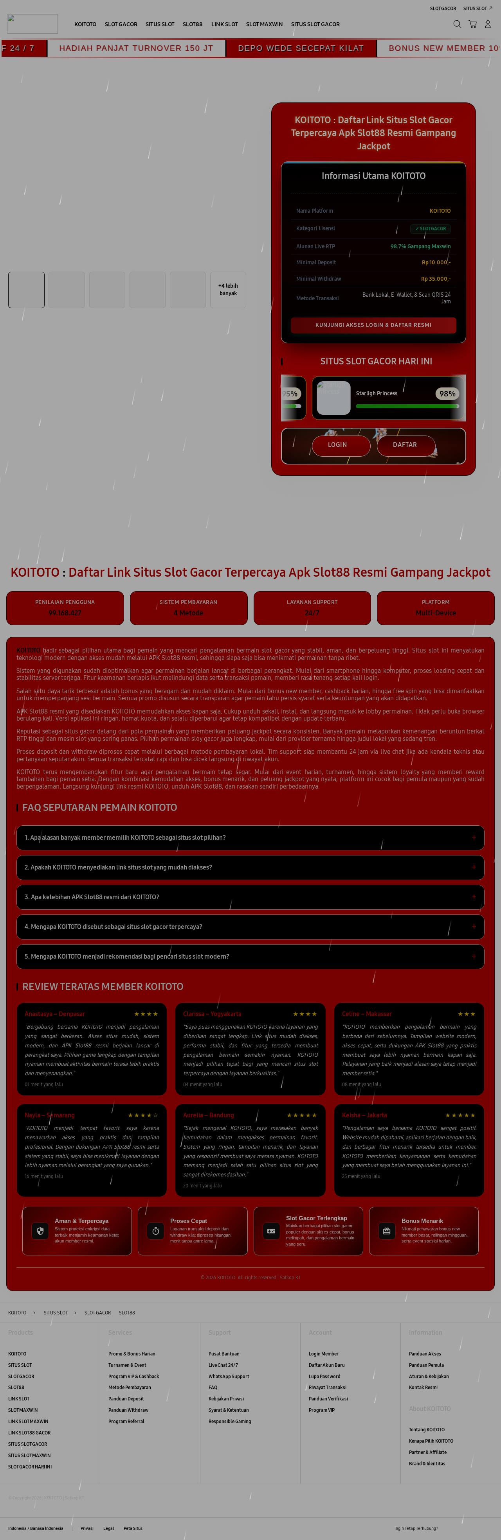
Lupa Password (325, 1376)
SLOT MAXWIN (23, 1410)
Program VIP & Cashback (133, 1376)
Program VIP (322, 1410)
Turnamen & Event (127, 1365)
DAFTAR (405, 444)
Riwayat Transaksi (327, 1387)
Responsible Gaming (230, 1421)
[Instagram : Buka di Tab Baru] (475, 1529)
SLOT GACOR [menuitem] (443, 8)
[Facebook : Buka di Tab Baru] (447, 1529)
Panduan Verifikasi (328, 1399)
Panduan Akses (425, 1354)
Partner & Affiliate (428, 1452)
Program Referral (126, 1421)
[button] (472, 24)
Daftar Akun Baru (327, 1365)
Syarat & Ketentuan (229, 1410)
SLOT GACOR (21, 1376)
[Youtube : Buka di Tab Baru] (488, 1529)
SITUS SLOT (20, 1365)
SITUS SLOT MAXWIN (29, 1455)
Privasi (87, 1528)
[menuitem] (85, 25)
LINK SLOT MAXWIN (28, 1421)
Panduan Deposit (126, 1399)
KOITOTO (17, 1354)
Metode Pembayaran (129, 1387)
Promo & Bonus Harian (131, 1354)
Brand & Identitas (427, 1463)
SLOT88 (16, 1387)
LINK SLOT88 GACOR (29, 1433)
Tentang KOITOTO (427, 1429)
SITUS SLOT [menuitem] (475, 8)
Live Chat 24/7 (223, 1365)
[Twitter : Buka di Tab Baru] (461, 1529)
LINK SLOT (18, 1399)
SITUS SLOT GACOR (27, 1444)
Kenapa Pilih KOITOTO (431, 1441)
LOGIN (337, 444)
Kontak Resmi (423, 1387)
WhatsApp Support (229, 1376)
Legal (108, 1528)
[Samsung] (32, 24)
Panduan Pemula (426, 1365)
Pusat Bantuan (224, 1354)
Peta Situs (133, 1528)
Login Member (324, 1354)
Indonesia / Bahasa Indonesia (35, 1528)
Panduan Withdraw (128, 1410)
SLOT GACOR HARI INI (30, 1467)
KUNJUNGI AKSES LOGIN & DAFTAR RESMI (373, 325)
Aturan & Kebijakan (429, 1376)
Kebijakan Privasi (226, 1399)
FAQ (213, 1387)
